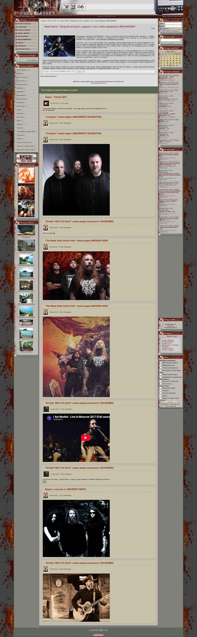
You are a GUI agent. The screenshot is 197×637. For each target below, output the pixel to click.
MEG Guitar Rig (26, 325)
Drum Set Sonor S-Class (26, 291)
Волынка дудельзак (166, 184)
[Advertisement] (170, 277)
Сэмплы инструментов (170, 367)
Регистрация (26, 16)
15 (170, 60)
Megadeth (20, 91)
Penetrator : (60, 123)
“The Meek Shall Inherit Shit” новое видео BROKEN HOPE (76, 240)
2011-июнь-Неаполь (26, 252)
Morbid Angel (21, 99)
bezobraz (175, 99)
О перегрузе (22, 27)
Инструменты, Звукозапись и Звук (169, 87)
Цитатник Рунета (24, 49)
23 (173, 63)
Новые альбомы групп (170, 374)
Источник (116, 68)
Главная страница (24, 23)
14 (167, 60)
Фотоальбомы (23, 36)
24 (176, 63)
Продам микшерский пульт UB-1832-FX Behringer (169, 164)
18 (180, 60)
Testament (20, 135)
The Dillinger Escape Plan (26, 131)
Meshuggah (21, 95)
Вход (32, 16)
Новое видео (21, 70)
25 (180, 63)
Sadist (19, 110)
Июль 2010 (170, 51)
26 (161, 65)
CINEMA (162, 121)
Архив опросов (174, 404)
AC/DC (19, 73)
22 (170, 63)
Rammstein (21, 106)
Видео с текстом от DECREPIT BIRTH (65, 489)
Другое (164, 395)
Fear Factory (21, 81)
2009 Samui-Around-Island (26, 265)
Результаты (165, 404)
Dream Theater (22, 77)
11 (180, 58)
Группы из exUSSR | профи (167, 100)
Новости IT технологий (170, 381)
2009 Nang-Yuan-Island (26, 278)
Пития (161, 141)
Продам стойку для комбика (168, 154)
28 (167, 65)
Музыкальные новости (170, 362)
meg (170, 78)
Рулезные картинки (168, 393)
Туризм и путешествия (25, 146)
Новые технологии (24, 142)
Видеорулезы (164, 91)
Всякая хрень (163, 93)
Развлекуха (22, 46)
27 (164, 65)
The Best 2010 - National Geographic (26, 236)
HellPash (162, 194)
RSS (180, 16)
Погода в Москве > (168, 340)
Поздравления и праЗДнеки (167, 80)
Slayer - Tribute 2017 (56, 97)
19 (161, 63)
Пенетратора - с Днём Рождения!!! (166, 77)
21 (167, 63)
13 (164, 60)
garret (176, 184)
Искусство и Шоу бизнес (26, 149)
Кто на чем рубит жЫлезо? (168, 84)
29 (58, 21)
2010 (49, 21)
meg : (59, 103)
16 (173, 60)
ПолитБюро (163, 106)
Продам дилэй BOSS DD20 (168, 227)
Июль (54, 21)
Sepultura (20, 113)
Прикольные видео (168, 388)
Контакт (20, 42)
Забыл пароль (166, 31)
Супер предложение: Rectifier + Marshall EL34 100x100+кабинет (170, 174)
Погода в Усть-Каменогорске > (167, 344)
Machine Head (22, 84)
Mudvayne (20, 102)
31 (176, 65)
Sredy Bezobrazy (165, 99)
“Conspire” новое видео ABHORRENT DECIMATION (73, 117)
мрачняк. (162, 128)
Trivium (19, 139)
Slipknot (20, 124)
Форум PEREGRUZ (24, 39)
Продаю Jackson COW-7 (167, 201)
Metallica (20, 88)
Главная (17, 16)
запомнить (165, 29)
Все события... (33, 60)
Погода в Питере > (168, 342)
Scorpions (20, 117)
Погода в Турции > (168, 350)
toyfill (161, 228)
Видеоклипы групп (168, 365)
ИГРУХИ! (162, 135)
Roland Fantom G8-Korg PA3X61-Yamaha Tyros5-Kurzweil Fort (170, 191)
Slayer (19, 120)
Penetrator (62, 71)
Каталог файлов (24, 33)
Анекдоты (165, 390)
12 (161, 60)
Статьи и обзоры (24, 30)
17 (176, 60)
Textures (20, 128)
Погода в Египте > (168, 348)
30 (173, 65)
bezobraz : (61, 409)
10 (176, 58)
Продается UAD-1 (165, 211)
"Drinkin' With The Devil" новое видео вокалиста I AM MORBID (79, 221)
